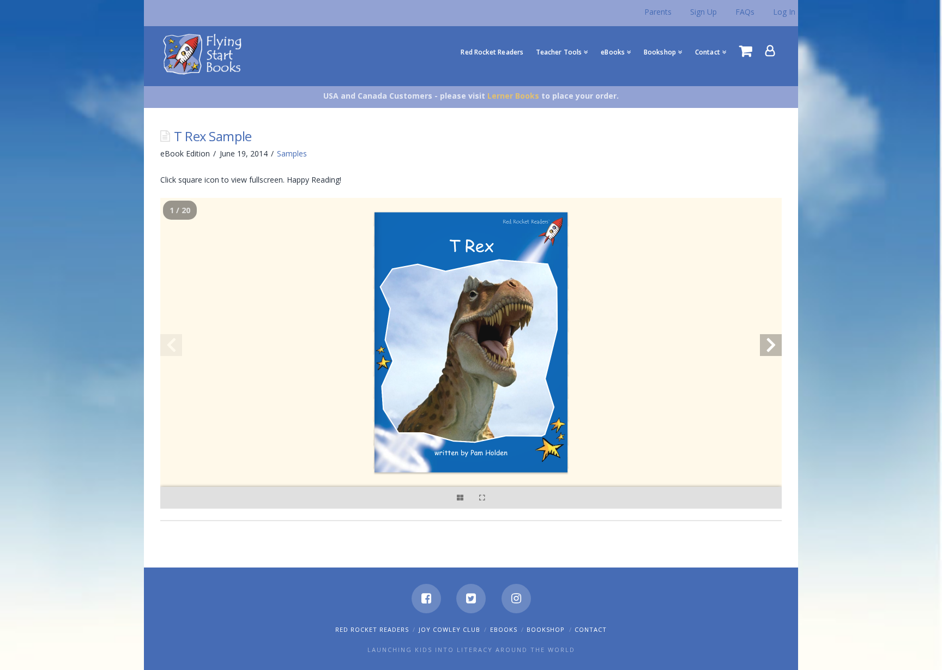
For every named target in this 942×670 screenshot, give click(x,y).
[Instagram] (516, 598)
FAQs (744, 12)
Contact (591, 629)
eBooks (503, 629)
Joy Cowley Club (449, 629)
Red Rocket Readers (372, 629)
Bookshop (546, 629)
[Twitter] (471, 598)
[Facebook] (426, 598)
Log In (784, 12)
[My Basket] (746, 51)
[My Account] (770, 51)
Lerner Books (513, 95)
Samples (292, 153)
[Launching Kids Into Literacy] (204, 53)
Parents (658, 12)
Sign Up (703, 12)
